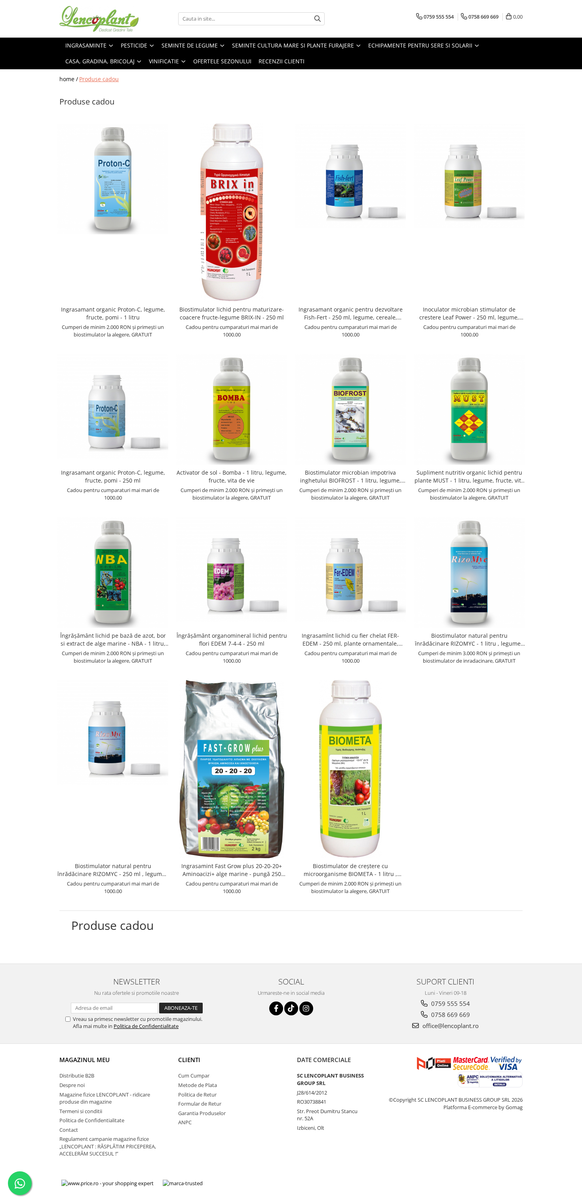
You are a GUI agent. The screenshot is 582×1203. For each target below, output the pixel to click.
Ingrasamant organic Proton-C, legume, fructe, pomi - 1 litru (113, 313)
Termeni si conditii (80, 1111)
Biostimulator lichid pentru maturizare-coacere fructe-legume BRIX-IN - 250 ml (231, 313)
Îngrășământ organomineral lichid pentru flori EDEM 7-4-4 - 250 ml (232, 639)
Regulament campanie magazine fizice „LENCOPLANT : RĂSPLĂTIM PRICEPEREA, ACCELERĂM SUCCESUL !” (107, 1146)
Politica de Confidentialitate (146, 1026)
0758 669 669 (450, 1015)
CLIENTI (189, 1060)
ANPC (185, 1122)
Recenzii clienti (281, 61)
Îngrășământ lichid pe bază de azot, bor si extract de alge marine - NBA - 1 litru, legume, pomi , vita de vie (113, 640)
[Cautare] (317, 18)
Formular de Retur (199, 1103)
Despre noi (72, 1085)
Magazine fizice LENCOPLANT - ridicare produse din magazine (104, 1098)
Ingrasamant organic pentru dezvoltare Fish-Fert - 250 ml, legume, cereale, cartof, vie (351, 313)
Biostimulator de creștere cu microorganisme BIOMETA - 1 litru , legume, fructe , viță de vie (350, 870)
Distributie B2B (76, 1075)
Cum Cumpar (193, 1075)
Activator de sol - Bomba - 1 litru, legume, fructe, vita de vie (232, 476)
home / (68, 79)
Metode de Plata (197, 1085)
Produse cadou (99, 79)
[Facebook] (276, 1008)
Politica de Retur (197, 1094)
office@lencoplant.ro (450, 1026)
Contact (68, 1129)
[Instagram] (306, 1008)
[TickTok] (291, 1008)
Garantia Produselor (202, 1113)
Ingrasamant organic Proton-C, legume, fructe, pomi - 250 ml (113, 476)
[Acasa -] (99, 19)
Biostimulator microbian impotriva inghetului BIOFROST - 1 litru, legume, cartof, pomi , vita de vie (350, 477)
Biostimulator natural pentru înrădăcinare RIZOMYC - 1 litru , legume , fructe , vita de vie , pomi (469, 640)
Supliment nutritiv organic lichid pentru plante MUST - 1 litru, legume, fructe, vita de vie (469, 477)
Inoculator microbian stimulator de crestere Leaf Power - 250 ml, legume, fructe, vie (469, 313)
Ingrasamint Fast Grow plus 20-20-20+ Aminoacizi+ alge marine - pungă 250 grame (231, 870)
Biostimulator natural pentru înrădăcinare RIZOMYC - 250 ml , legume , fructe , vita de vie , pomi (112, 870)
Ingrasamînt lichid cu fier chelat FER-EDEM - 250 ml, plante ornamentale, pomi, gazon (350, 640)
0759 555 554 (450, 1003)
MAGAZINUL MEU (84, 1060)
